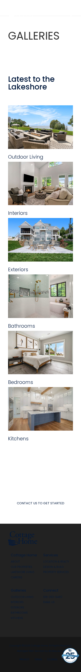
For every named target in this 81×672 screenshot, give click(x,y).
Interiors (17, 602)
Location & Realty (56, 561)
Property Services (56, 572)
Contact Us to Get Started (40, 503)
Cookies (52, 660)
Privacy (24, 660)
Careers (16, 577)
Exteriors (17, 607)
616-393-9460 (52, 597)
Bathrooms (19, 612)
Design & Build (53, 567)
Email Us (49, 602)
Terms (38, 660)
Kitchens (17, 618)
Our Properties (21, 567)
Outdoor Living (22, 597)
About (15, 561)
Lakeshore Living (22, 572)
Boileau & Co (56, 651)
